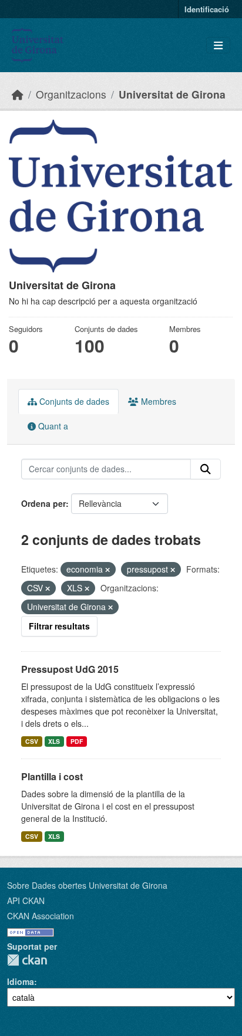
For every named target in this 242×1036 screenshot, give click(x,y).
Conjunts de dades (73, 401)
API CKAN (26, 900)
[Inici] (17, 94)
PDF (76, 741)
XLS (54, 741)
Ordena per (43, 503)
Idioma (20, 981)
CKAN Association (40, 916)
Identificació (206, 9)
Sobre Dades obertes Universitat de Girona (87, 885)
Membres (157, 401)
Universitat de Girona (172, 94)
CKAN (27, 960)
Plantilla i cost (52, 776)
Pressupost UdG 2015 (70, 669)
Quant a (52, 426)
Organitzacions (71, 94)
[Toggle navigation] (218, 45)
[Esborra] (107, 569)
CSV (31, 741)
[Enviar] (205, 469)
